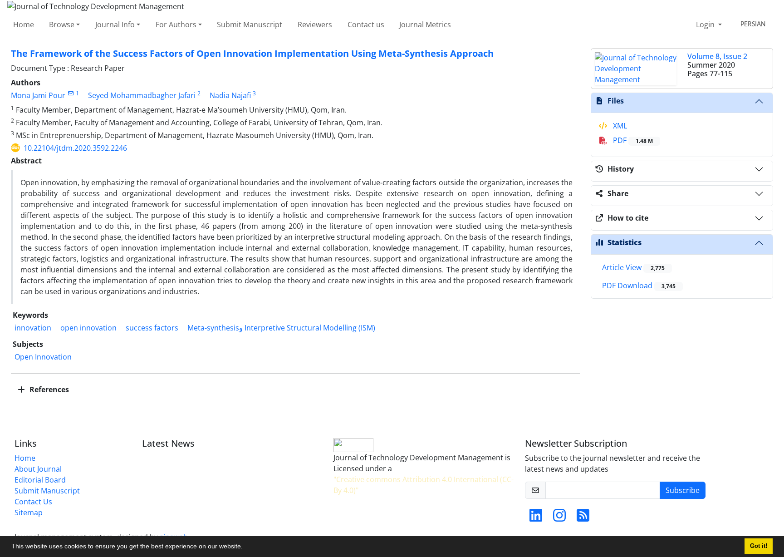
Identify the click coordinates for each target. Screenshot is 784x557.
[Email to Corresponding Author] (70, 93)
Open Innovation (43, 357)
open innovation (88, 328)
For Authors (176, 25)
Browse (61, 25)
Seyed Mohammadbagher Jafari (142, 95)
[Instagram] (559, 518)
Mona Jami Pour (38, 95)
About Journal (38, 469)
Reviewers (315, 25)
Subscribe (683, 490)
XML (619, 126)
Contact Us (33, 502)
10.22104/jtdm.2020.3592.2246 (75, 148)
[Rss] (583, 518)
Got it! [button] (758, 546)
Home (23, 25)
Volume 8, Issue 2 (717, 56)
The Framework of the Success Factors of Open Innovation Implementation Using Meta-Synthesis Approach (252, 53)
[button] (246, 547)
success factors (152, 328)
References (48, 389)
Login (706, 25)
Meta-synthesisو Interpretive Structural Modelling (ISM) (281, 328)
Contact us (366, 25)
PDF (632, 140)
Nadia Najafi (230, 95)
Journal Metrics (425, 25)
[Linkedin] (536, 518)
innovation (33, 328)
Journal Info (115, 25)
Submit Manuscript (249, 25)
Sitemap (29, 513)
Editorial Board (40, 480)
